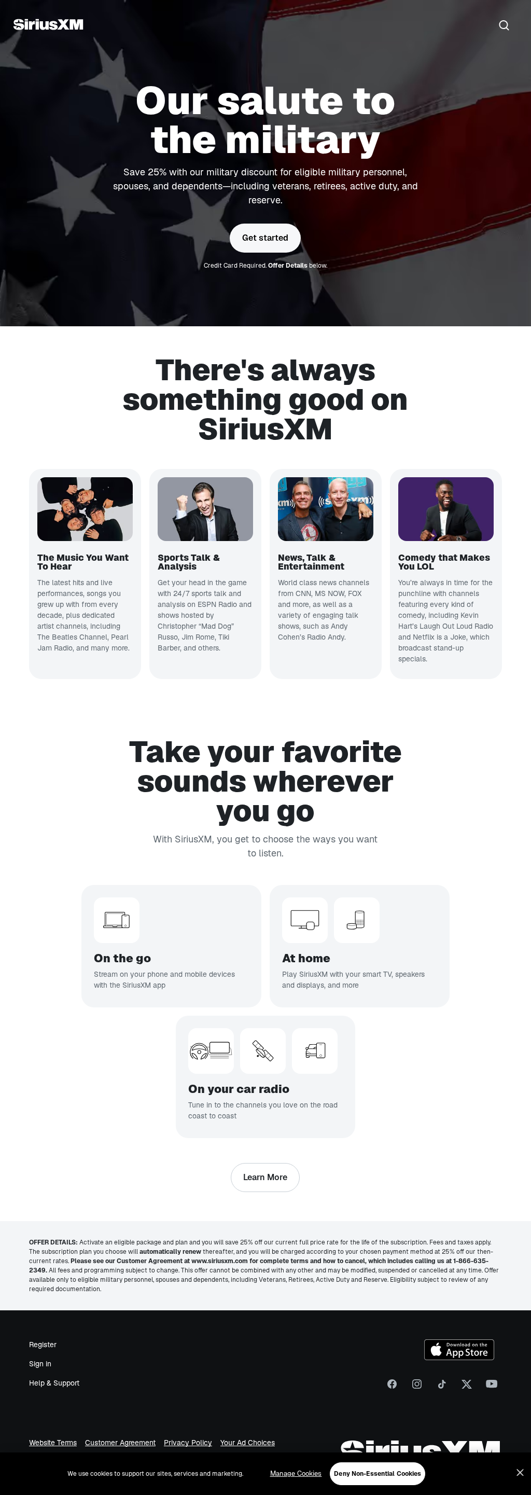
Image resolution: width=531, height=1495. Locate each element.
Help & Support (54, 1383)
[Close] (520, 1472)
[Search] (504, 25)
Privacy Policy (188, 1442)
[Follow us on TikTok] (442, 1387)
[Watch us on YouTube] (491, 1387)
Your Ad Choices (247, 1442)
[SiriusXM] (48, 26)
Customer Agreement (120, 1442)
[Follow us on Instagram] (417, 1387)
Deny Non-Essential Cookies (377, 1474)
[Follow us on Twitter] (466, 1387)
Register (43, 1344)
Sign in (40, 1363)
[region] (265, 1473)
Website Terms (53, 1442)
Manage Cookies (296, 1473)
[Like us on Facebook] (392, 1387)
